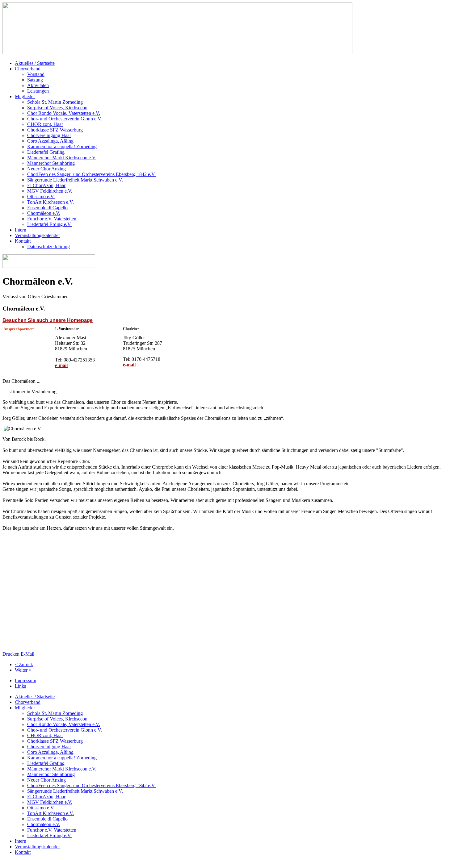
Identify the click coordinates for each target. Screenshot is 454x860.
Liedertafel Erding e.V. (49, 224)
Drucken (11, 654)
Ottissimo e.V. (41, 196)
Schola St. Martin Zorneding (55, 102)
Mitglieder (25, 96)
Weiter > (23, 670)
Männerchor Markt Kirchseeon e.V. (61, 157)
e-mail (61, 365)
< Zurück (24, 664)
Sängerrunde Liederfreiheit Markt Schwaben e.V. (75, 179)
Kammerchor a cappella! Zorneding (62, 146)
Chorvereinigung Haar (49, 135)
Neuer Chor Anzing (46, 168)
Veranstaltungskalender (37, 235)
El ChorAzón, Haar (46, 185)
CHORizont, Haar (45, 124)
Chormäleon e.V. (43, 213)
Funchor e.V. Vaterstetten (51, 218)
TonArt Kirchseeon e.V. (50, 202)
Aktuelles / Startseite (35, 63)
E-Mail (27, 654)
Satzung (35, 79)
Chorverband (27, 68)
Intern (20, 229)
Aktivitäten (38, 85)
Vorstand (35, 74)
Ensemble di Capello (47, 207)
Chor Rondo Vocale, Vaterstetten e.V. (63, 113)
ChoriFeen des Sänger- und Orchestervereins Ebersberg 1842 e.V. (91, 174)
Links (20, 686)
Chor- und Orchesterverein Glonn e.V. (64, 118)
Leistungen (38, 91)
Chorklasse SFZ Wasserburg (55, 129)
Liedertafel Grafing (46, 152)
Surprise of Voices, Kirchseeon (57, 107)
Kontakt (23, 241)
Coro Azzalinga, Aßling (50, 141)
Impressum (25, 680)
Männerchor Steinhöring (51, 163)
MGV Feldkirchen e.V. (49, 191)
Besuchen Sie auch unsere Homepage (47, 320)
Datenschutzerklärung (48, 246)
